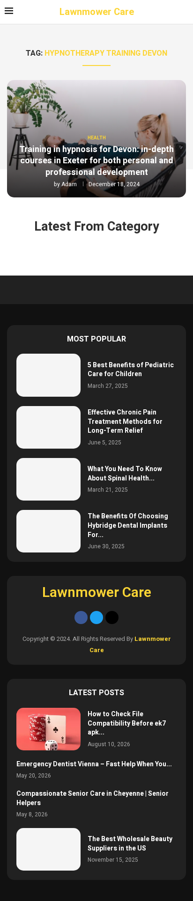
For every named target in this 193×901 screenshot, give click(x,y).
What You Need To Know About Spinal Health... (125, 473)
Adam (69, 184)
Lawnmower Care (96, 592)
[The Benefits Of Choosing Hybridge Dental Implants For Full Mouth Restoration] (48, 531)
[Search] (183, 12)
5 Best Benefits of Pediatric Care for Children (131, 369)
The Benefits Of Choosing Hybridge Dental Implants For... (128, 525)
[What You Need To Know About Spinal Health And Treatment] (48, 479)
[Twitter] (96, 617)
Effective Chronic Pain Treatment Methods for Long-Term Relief (125, 421)
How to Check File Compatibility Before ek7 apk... (127, 723)
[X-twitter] (112, 617)
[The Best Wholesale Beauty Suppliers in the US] (48, 849)
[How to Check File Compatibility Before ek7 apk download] (48, 729)
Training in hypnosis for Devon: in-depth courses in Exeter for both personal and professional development (96, 161)
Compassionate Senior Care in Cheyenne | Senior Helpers (92, 798)
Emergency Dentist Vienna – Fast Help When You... (94, 764)
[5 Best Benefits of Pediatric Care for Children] (48, 375)
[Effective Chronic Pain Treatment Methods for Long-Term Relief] (48, 427)
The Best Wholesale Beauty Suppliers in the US (130, 843)
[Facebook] (81, 617)
